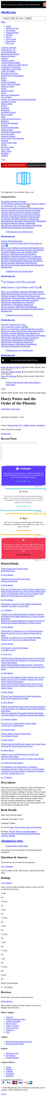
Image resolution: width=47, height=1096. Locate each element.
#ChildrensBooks (30, 831)
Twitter (8, 1067)
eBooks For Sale (12, 28)
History (4, 89)
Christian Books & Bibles (10, 63)
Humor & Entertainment (10, 95)
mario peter (12, 840)
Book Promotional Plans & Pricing (19, 1042)
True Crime (5, 149)
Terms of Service (12, 1028)
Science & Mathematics (10, 128)
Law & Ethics (6, 97)
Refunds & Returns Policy (16, 1019)
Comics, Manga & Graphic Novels (14, 65)
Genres (8, 26)
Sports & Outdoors (8, 136)
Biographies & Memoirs (10, 54)
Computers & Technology (11, 67)
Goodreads (10, 1074)
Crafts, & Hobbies (8, 71)
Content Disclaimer (13, 1021)
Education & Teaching (9, 73)
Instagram (9, 1076)
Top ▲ (3, 1094)
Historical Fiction (7, 86)
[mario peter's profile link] (17, 846)
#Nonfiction (5, 834)
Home (3, 367)
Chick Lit (4, 58)
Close (3, 389)
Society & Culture (8, 134)
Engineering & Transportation (12, 76)
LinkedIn (9, 1071)
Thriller (4, 145)
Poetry (3, 117)
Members (9, 35)
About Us (9, 1017)
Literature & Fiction (8, 102)
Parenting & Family (8, 112)
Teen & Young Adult (9, 143)
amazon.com (6, 433)
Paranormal (5, 110)
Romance (4, 125)
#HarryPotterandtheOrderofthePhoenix (25, 834)
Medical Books (7, 104)
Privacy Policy (11, 1024)
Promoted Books (12, 33)
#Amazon (4, 836)
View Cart (10, 43)
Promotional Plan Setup (15, 1044)
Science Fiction (7, 130)
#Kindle (12, 836)
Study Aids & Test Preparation (12, 138)
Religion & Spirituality (9, 123)
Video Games (6, 151)
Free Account (11, 39)
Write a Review (7, 1001)
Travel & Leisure (7, 147)
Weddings (5, 153)
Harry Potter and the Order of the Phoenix (26, 827)
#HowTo (19, 831)
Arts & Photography (8, 52)
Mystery (4, 106)
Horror (3, 93)
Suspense (4, 140)
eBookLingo (8, 12)
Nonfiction (5, 108)
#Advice (12, 831)
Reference (5, 121)
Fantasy (4, 80)
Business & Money (8, 56)
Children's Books (7, 60)
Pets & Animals (7, 115)
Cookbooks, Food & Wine (11, 69)
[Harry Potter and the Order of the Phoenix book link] (23, 385)
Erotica (3, 78)
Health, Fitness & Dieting (10, 84)
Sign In (8, 37)
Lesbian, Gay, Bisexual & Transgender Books (18, 99)
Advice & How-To (8, 50)
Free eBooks (10, 30)
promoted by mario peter (10, 409)
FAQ (8, 1032)
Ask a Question (7, 866)
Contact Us (10, 1030)
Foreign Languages (8, 82)
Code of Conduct (12, 1026)
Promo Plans (10, 41)
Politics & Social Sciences (11, 119)
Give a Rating (6, 883)
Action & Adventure (9, 47)
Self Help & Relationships (11, 132)
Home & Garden (7, 91)
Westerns (4, 156)
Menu (3, 22)
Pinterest (9, 1069)
